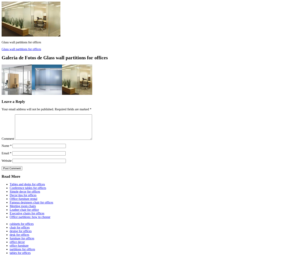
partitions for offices (22, 249)
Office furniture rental (23, 199)
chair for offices (20, 227)
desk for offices (19, 234)
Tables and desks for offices (27, 184)
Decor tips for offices (23, 195)
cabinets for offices (22, 224)
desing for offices (21, 231)
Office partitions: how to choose (30, 217)
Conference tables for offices (28, 188)
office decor (17, 242)
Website (7, 160)
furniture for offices (22, 238)
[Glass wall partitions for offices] (31, 35)
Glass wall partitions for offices (21, 49)
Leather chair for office (24, 209)
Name (7, 145)
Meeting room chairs (23, 206)
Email (6, 153)
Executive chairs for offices (27, 213)
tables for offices (20, 253)
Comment (8, 138)
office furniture (19, 245)
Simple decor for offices (25, 191)
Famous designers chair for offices (31, 202)
